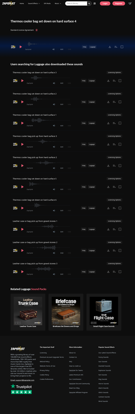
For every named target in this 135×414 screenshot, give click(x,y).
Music (57, 3)
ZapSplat (28, 49)
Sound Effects (33, 3)
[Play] (21, 46)
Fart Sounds (103, 375)
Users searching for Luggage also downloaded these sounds (47, 64)
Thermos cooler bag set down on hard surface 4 (43, 21)
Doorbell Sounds (104, 366)
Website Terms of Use (47, 366)
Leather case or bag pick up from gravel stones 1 (35, 221)
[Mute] (53, 49)
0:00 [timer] (69, 49)
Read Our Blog (74, 388)
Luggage (92, 47)
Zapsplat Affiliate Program (78, 392)
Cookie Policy (44, 375)
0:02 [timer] (61, 253)
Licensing (43, 353)
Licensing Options (114, 72)
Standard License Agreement (22, 30)
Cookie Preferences (46, 379)
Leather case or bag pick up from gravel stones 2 (35, 242)
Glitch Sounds (103, 392)
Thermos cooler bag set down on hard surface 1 (34, 115)
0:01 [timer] (61, 49)
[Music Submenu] (61, 3)
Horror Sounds (104, 384)
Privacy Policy (44, 370)
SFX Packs (47, 3)
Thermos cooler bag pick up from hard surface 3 (35, 136)
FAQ (70, 362)
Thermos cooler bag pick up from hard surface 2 (35, 157)
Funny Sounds (104, 357)
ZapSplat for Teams (76, 370)
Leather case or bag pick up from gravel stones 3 (35, 263)
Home (22, 3)
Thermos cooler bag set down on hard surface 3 (34, 72)
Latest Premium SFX (76, 375)
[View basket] (130, 3)
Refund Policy (44, 362)
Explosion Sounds (105, 370)
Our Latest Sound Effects (107, 353)
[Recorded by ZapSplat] (13, 46)
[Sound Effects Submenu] (40, 3)
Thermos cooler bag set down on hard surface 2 (34, 93)
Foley (84, 47)
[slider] (48, 44)
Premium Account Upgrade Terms (52, 357)
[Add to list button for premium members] (115, 46)
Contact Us (73, 357)
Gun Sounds (103, 362)
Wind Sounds (103, 401)
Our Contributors (75, 379)
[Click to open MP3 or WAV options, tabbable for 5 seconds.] (109, 46)
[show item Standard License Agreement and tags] (121, 46)
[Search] (89, 3)
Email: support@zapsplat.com (22, 380)
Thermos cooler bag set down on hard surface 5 (34, 178)
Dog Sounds (103, 379)
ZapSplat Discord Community (79, 384)
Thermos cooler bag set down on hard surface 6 (34, 200)
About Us (72, 353)
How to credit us (75, 366)
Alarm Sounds (103, 388)
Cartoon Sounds (104, 397)
